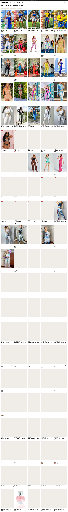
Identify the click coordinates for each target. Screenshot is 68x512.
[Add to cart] (26, 35)
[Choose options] (12, 11)
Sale (22, 2)
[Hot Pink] (57, 463)
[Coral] (41, 463)
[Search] (63, 2)
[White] (14, 223)
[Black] (15, 223)
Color (11, 7)
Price (2, 7)
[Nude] (3, 415)
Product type (6, 7)
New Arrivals (19, 2)
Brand (14, 7)
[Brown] (1, 415)
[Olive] (42, 463)
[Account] (64, 2)
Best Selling (19, 7)
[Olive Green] (55, 463)
